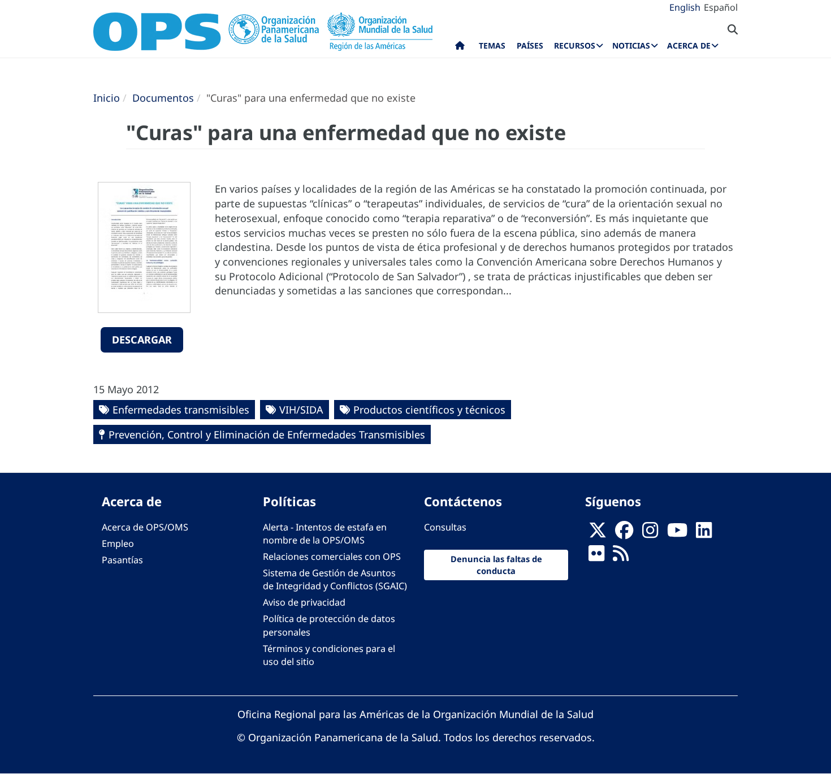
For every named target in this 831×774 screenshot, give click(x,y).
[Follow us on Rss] (621, 556)
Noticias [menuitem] (631, 45)
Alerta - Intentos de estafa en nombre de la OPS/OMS (325, 533)
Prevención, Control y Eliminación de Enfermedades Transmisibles (267, 434)
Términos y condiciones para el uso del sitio (329, 655)
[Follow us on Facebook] (624, 533)
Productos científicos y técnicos (429, 409)
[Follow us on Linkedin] (704, 533)
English (684, 7)
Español (721, 7)
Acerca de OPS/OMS (145, 527)
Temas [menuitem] (492, 45)
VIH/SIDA (301, 409)
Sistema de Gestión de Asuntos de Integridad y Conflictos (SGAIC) (335, 579)
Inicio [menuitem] (460, 48)
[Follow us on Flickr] (596, 556)
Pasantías (122, 560)
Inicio (106, 98)
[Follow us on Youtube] (677, 533)
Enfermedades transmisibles (180, 409)
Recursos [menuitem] (574, 45)
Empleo (118, 543)
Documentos (163, 98)
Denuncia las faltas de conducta (496, 564)
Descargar (142, 339)
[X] (597, 533)
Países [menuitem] (530, 45)
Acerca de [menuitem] (689, 45)
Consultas (445, 527)
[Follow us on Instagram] (650, 533)
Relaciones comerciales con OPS (332, 556)
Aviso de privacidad (304, 602)
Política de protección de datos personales (329, 625)
